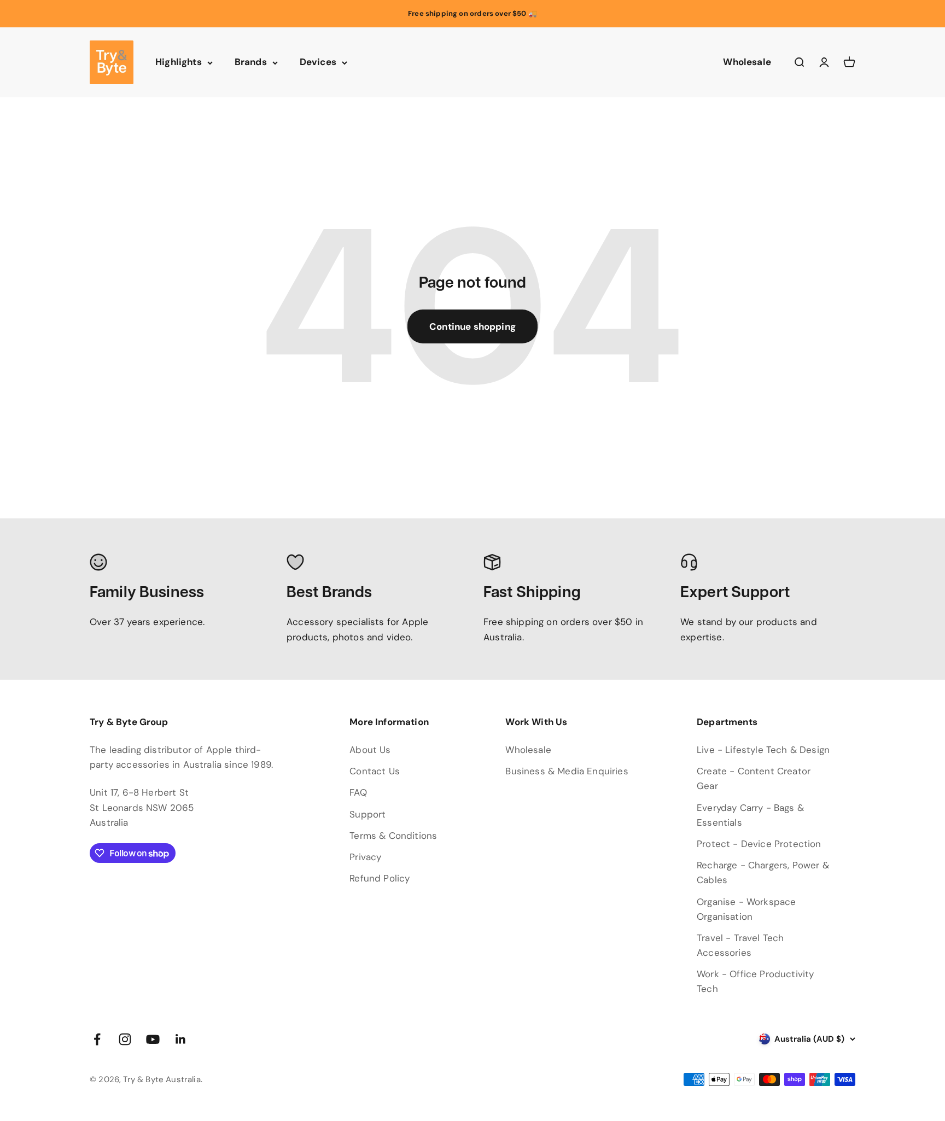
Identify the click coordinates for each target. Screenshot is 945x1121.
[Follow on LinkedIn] (180, 1039)
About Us (369, 750)
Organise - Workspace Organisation (746, 909)
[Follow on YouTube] (152, 1039)
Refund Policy (379, 878)
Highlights (178, 62)
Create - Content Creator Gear (753, 778)
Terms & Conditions (393, 836)
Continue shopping (472, 326)
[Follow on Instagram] (125, 1039)
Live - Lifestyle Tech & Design (763, 750)
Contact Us (374, 771)
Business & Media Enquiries (566, 771)
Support (367, 814)
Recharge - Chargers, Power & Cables (763, 872)
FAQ (358, 792)
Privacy (365, 857)
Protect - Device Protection (759, 844)
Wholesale (747, 62)
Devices (318, 62)
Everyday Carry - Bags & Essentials (750, 815)
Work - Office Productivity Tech (755, 981)
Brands (251, 62)
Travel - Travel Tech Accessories (740, 945)
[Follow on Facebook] (97, 1039)
